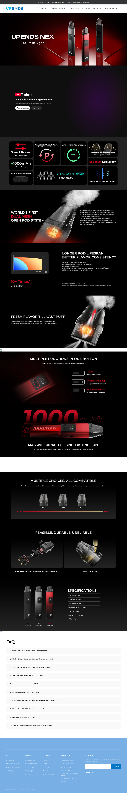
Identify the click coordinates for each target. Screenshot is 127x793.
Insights (45, 778)
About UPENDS (30, 760)
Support (97, 9)
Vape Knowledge (48, 774)
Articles (45, 771)
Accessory (9, 771)
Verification (28, 774)
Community (74, 9)
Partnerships (111, 9)
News (45, 760)
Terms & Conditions (31, 764)
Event (45, 764)
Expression (46, 767)
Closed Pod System (12, 764)
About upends (58, 9)
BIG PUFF (86, 9)
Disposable (10, 760)
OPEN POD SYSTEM (13, 767)
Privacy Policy (29, 767)
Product (44, 9)
